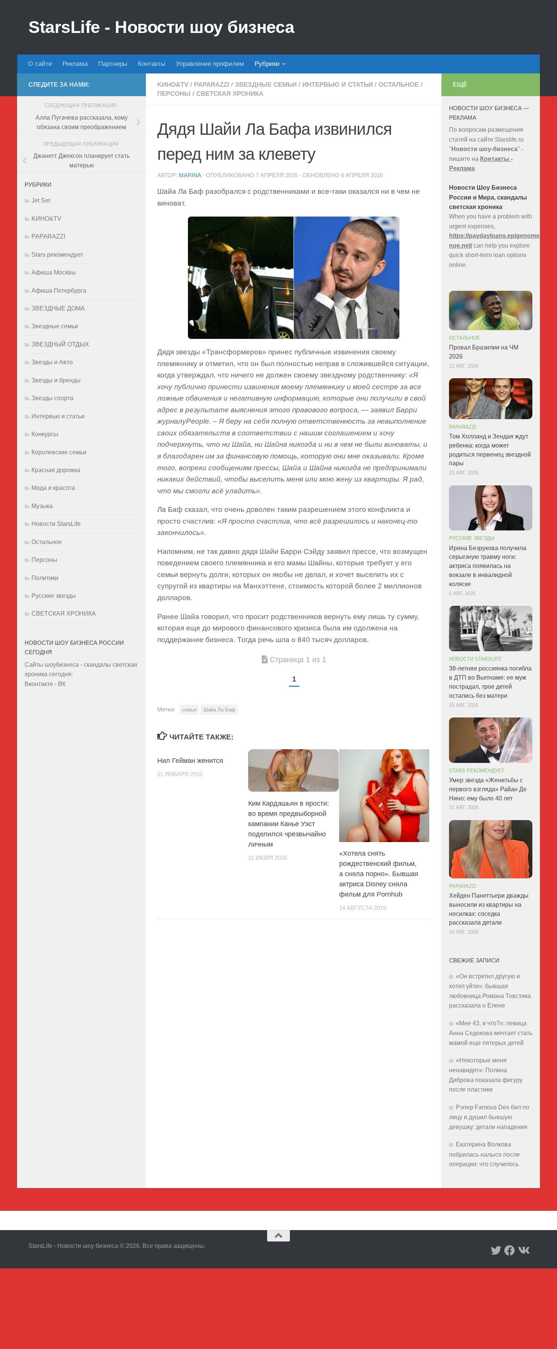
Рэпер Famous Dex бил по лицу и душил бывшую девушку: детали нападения (489, 1117)
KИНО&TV (172, 84)
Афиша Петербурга (58, 290)
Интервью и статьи (337, 84)
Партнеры (112, 63)
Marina (190, 175)
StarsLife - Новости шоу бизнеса (161, 27)
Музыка (42, 506)
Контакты (151, 63)
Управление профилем (210, 63)
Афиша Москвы (53, 272)
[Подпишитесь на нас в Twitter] (496, 1250)
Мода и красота (53, 488)
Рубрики (267, 63)
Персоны (174, 93)
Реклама (75, 63)
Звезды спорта (52, 398)
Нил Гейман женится (190, 760)
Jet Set (40, 200)
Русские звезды (53, 596)
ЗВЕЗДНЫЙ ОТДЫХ (60, 344)
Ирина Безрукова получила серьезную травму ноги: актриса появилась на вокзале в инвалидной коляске (487, 566)
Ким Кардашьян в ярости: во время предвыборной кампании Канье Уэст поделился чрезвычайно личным (288, 823)
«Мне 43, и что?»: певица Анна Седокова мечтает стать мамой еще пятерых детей (490, 1033)
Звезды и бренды (56, 380)
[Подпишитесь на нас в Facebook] (509, 1250)
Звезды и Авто (52, 362)
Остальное (399, 84)
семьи (189, 710)
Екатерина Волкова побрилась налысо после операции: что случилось (484, 1154)
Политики (44, 578)
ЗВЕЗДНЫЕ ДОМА (58, 308)
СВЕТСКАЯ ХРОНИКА (229, 93)
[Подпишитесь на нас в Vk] (523, 1250)
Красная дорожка (55, 470)
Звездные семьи (266, 84)
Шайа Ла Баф (219, 710)
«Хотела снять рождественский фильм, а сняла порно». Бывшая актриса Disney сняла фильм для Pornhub (378, 874)
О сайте (40, 63)
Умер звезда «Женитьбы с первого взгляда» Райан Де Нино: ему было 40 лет (488, 789)
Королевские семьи (58, 452)
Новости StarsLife (56, 524)
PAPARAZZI (211, 84)
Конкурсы (44, 434)
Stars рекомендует (57, 254)
